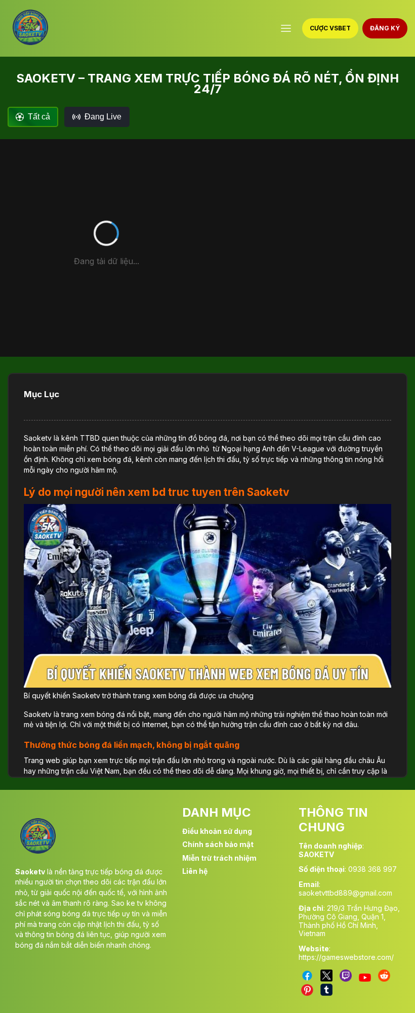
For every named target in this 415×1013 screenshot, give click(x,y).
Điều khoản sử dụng (217, 831)
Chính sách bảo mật (218, 844)
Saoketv (38, 438)
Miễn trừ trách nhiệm (219, 858)
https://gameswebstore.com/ (346, 957)
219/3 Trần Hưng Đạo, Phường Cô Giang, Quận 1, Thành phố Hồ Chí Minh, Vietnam (349, 921)
